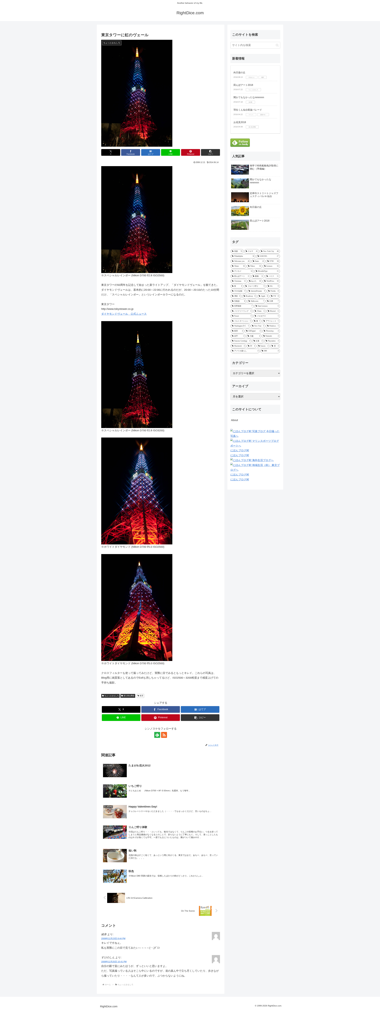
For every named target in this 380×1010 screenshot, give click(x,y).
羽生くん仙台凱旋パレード (247, 110)
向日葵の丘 (239, 72)
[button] (210, 152)
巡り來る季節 (129, 696)
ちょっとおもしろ (111, 696)
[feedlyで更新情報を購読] (157, 735)
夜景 (141, 696)
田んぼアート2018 (243, 85)
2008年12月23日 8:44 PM (113, 938)
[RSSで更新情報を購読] (164, 735)
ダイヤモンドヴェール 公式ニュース (124, 313)
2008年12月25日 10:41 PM (114, 961)
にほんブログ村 (239, 450)
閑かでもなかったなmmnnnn (248, 97)
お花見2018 (239, 122)
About (234, 420)
